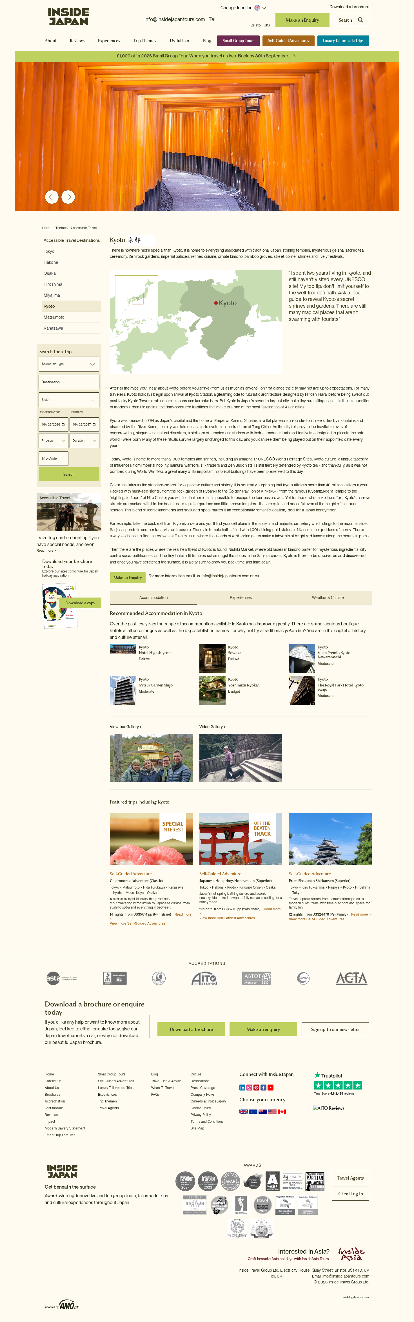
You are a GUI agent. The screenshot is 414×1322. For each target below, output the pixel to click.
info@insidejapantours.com (174, 19)
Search (345, 20)
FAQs (155, 1095)
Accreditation (55, 1101)
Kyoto (49, 306)
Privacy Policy (201, 1115)
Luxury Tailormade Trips (343, 40)
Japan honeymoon (320, 510)
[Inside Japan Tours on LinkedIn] (242, 1087)
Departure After (49, 412)
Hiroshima (53, 284)
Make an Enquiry (302, 20)
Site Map (197, 1128)
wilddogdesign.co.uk (356, 1297)
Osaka (50, 273)
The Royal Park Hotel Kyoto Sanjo (340, 687)
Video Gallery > (212, 726)
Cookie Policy (201, 1108)
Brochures (52, 1095)
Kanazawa (53, 328)
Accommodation (153, 597)
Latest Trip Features (60, 1135)
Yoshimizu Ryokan (244, 685)
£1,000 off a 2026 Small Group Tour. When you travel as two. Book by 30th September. (203, 56)
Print (369, 228)
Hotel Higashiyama (155, 653)
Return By (76, 412)
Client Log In (350, 1194)
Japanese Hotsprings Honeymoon (227, 880)
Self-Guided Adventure (131, 874)
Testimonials (54, 1108)
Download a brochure (349, 6)
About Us (52, 1088)
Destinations (200, 1081)
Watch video (240, 758)
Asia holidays (282, 1259)
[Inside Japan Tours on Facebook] (263, 1087)
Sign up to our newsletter (335, 1029)
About (50, 41)
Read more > (46, 550)
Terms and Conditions (207, 1122)
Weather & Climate (328, 597)
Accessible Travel (83, 228)
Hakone (51, 262)
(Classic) (156, 880)
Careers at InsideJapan (208, 1101)
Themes (61, 228)
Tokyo (49, 251)
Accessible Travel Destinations (72, 240)
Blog (207, 41)
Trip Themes (144, 41)
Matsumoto (54, 317)
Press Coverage (203, 1088)
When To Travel (162, 1088)
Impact (50, 1122)
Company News (203, 1095)
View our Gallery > (126, 726)
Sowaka (234, 653)
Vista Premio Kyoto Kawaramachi (334, 655)
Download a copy (80, 603)
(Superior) (263, 880)
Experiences (109, 41)
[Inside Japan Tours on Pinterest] (256, 1087)
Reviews (77, 41)
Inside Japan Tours (69, 15)
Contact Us (53, 1081)
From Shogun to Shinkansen (311, 880)
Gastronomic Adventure (129, 880)
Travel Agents (108, 1108)
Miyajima (52, 295)
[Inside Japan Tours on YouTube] (270, 1087)
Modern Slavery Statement (65, 1128)
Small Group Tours (238, 40)
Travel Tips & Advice (166, 1081)
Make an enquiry (263, 1029)
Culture (196, 1074)
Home (47, 228)
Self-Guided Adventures (288, 40)
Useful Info (179, 41)
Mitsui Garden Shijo (156, 685)
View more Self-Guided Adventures (137, 923)
